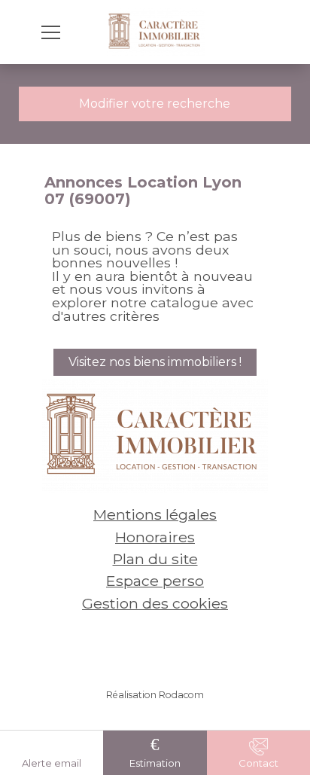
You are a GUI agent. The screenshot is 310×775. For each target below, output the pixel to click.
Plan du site (155, 559)
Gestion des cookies (155, 603)
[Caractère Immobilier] (155, 32)
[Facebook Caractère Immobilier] (132, 647)
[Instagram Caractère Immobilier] (177, 647)
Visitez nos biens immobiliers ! (155, 362)
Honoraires (155, 537)
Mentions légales (155, 514)
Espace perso (155, 581)
